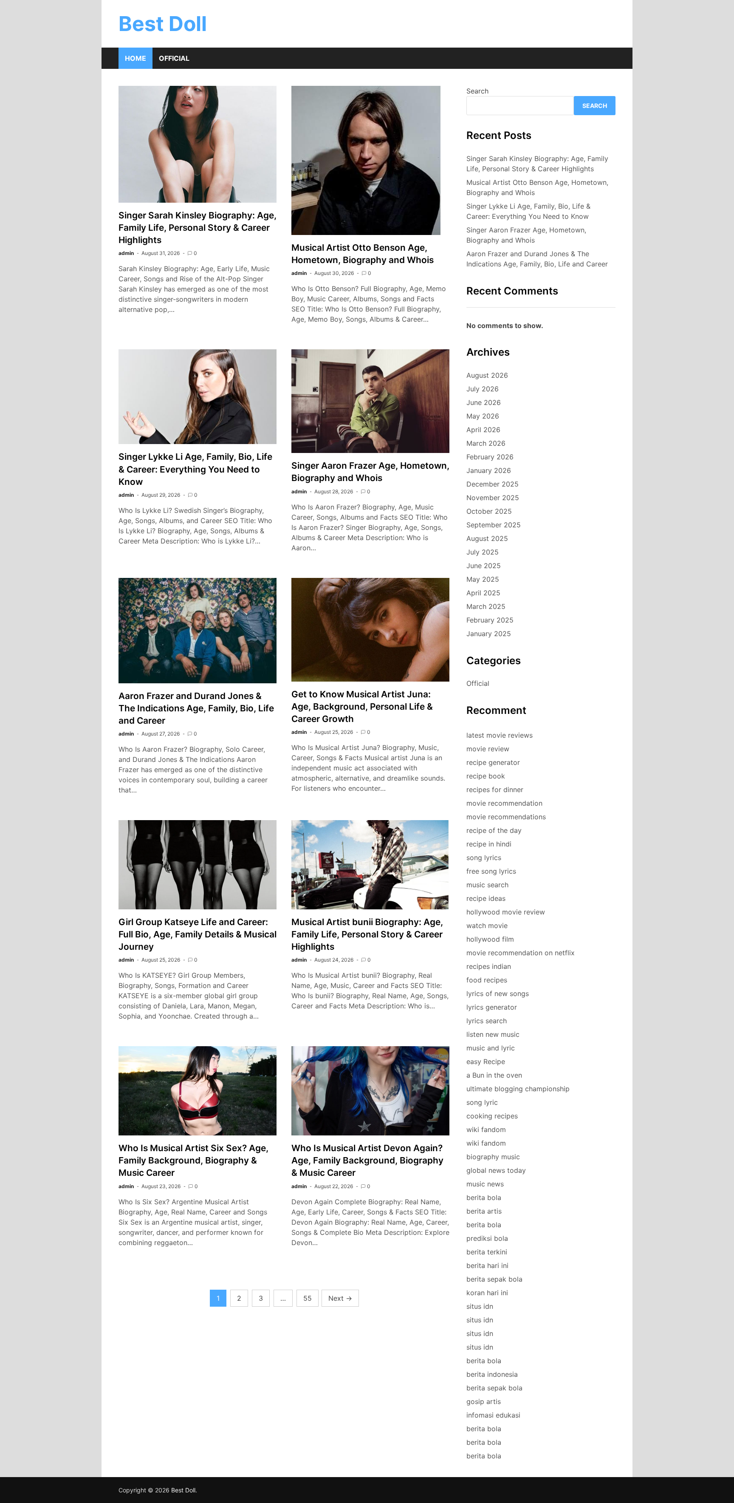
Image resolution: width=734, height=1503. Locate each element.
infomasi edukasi (493, 1415)
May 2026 (482, 416)
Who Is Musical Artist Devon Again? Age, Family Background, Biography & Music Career (367, 1160)
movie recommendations (506, 816)
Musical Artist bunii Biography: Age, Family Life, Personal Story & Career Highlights (367, 934)
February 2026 (490, 457)
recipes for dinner (494, 789)
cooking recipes (492, 1116)
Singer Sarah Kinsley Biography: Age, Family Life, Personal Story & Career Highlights (198, 227)
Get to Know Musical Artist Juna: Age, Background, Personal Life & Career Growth (362, 706)
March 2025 (485, 606)
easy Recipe (485, 1061)
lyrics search (486, 1020)
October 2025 (489, 511)
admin (126, 253)
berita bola (483, 1197)
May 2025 (482, 579)
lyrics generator (491, 1007)
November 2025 (492, 497)
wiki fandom (486, 1129)
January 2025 (488, 633)
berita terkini (486, 1252)
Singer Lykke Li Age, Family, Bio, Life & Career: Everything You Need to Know (195, 469)
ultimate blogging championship (518, 1088)
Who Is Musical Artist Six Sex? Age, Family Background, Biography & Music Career (193, 1160)
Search (477, 91)
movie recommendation (504, 803)
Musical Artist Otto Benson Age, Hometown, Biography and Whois (537, 187)
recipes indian (488, 966)
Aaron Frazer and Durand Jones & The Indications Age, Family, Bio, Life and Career (196, 708)
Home (135, 58)
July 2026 (482, 389)
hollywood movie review (505, 912)
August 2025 (487, 538)
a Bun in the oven (494, 1075)
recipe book (485, 776)
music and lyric (490, 1048)
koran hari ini (487, 1292)
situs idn (479, 1306)
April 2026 (483, 429)
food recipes (486, 980)
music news (485, 1184)
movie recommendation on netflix (520, 952)
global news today (496, 1170)
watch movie (487, 925)
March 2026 (485, 443)
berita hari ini (487, 1265)
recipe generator (493, 762)
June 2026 (483, 402)
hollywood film (490, 939)
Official (174, 58)
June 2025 (483, 565)
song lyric (482, 1102)
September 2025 (493, 525)
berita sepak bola (494, 1279)
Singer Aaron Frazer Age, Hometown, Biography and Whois (526, 235)
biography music (493, 1156)
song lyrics (483, 857)
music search (487, 884)
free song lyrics (491, 871)
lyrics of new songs (497, 993)
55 (307, 1298)
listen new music (492, 1034)
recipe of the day (494, 830)
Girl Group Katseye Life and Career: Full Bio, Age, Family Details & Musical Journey (198, 934)
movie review (487, 748)
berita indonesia (492, 1374)
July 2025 (482, 552)
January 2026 (488, 470)
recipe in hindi (488, 844)
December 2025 (492, 484)
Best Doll (163, 23)
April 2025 (483, 593)
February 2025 (490, 620)
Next (340, 1298)
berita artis (484, 1211)
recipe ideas (485, 898)
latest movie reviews (499, 735)
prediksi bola (487, 1238)
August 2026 (487, 375)
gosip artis (483, 1401)
